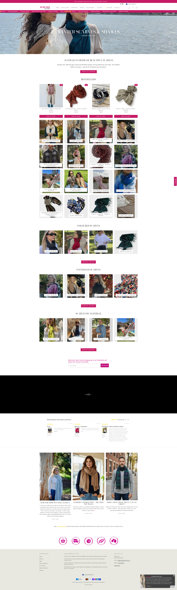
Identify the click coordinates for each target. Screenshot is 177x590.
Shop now (55, 519)
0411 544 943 (121, 563)
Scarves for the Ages (81, 426)
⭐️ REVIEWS (109, 7)
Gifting (100, 7)
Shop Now (88, 513)
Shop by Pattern (88, 305)
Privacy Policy (42, 565)
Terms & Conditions (43, 563)
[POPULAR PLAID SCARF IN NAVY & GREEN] (122, 476)
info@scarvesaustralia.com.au (123, 560)
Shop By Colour (88, 262)
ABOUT (58, 7)
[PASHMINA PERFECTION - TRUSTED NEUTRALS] (88, 476)
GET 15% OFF (104, 365)
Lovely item (105, 426)
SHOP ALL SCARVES (88, 71)
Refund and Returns (43, 568)
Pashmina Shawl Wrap (54, 426)
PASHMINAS (74, 7)
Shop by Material (88, 349)
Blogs (40, 561)
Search (40, 556)
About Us (41, 559)
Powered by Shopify (88, 584)
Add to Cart (51, 116)
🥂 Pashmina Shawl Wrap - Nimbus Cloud (49, 435)
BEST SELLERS (65, 7)
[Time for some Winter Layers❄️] (55, 476)
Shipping (41, 570)
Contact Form (117, 565)
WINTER (82, 7)
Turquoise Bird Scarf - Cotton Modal (77, 435)
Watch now (12, 394)
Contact (117, 7)
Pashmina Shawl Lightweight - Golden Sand (104, 435)
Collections (90, 7)
